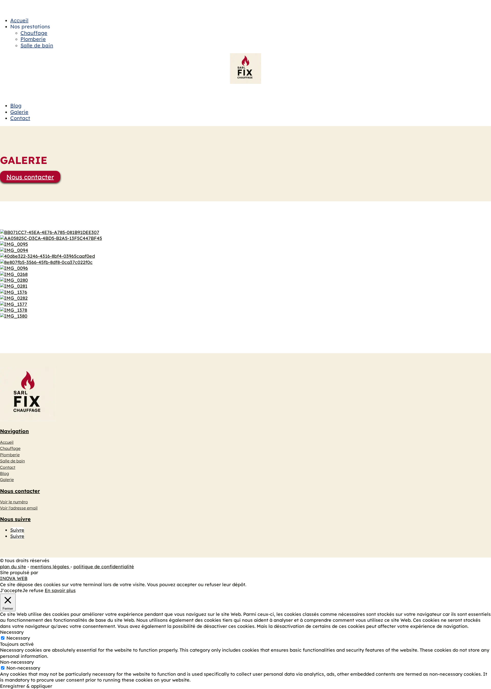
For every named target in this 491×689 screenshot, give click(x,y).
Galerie (19, 112)
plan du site (13, 567)
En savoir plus (60, 590)
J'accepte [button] (11, 590)
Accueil (19, 20)
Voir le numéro (14, 501)
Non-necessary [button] (17, 662)
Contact (20, 118)
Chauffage (33, 33)
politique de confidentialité (103, 567)
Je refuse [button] (32, 590)
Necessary (18, 638)
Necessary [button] (12, 632)
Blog (15, 105)
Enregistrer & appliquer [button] (26, 686)
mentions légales (50, 567)
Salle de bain (36, 45)
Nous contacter (30, 177)
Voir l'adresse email (19, 507)
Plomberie (33, 39)
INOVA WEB (13, 578)
